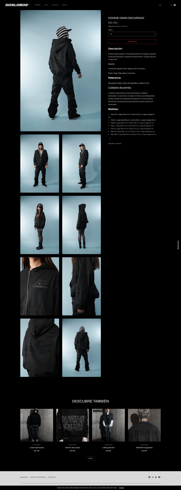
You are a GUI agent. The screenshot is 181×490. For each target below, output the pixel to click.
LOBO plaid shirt (108, 448)
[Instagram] (153, 477)
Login (160, 5)
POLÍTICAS (55, 5)
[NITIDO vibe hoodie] (72, 425)
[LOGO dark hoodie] (36, 425)
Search (165, 5)
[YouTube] (159, 477)
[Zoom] (60, 70)
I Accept (121, 487)
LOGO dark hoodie (37, 448)
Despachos (24, 477)
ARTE (46, 5)
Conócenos (51, 477)
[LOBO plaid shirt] (108, 425)
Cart (171, 5)
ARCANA (118, 143)
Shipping (110, 26)
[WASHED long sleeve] (144, 425)
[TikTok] (156, 477)
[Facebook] (149, 477)
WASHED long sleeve (144, 448)
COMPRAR (37, 5)
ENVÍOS (65, 5)
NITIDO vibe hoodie (72, 448)
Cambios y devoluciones (38, 477)
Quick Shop (178, 245)
